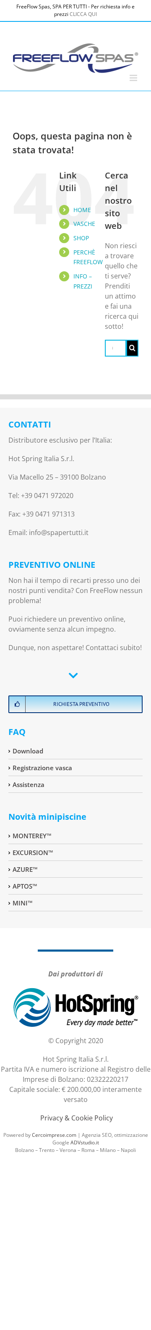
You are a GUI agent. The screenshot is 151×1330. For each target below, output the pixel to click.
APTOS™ (25, 886)
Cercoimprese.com (54, 1135)
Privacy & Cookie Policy (76, 1118)
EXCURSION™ (33, 852)
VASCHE (84, 224)
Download (28, 751)
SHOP (81, 238)
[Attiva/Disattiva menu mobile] (134, 77)
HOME (82, 210)
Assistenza (28, 784)
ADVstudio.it (84, 1142)
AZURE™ (25, 869)
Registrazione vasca (42, 767)
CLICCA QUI (83, 14)
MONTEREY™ (32, 836)
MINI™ (23, 903)
